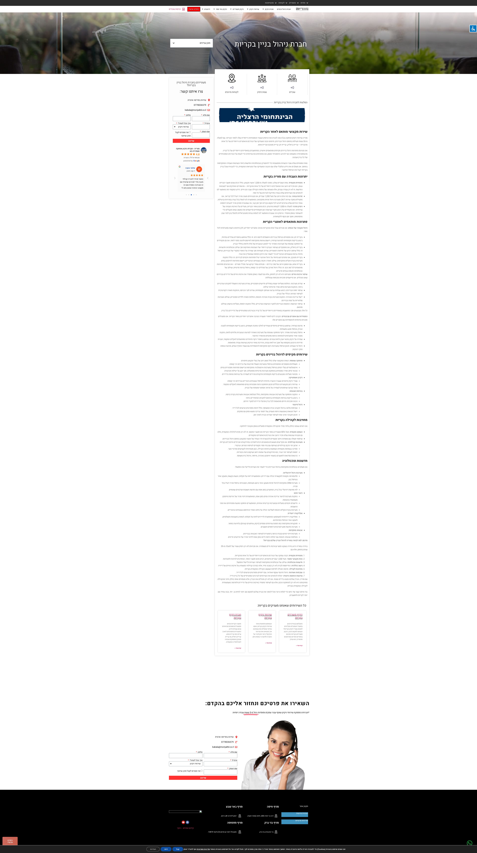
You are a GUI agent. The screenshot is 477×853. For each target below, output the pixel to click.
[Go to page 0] (196, 194)
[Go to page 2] (191, 194)
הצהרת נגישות (302, 813)
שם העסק (205, 132)
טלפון (188, 115)
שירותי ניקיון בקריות (265, 616)
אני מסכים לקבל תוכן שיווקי (188, 771)
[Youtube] (183, 822)
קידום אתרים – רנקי (185, 828)
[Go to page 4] (186, 194)
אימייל (207, 123)
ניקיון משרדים (238, 9)
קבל (177, 849)
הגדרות (153, 849)
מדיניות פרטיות (301, 820)
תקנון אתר (304, 806)
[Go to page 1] (193, 194)
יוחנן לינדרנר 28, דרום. (229, 816)
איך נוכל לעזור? (184, 123)
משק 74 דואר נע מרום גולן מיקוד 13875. (222, 832)
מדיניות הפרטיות (203, 849)
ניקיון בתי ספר (221, 9)
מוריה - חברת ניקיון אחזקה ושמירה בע (188, 149)
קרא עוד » (299, 645)
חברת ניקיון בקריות (235, 616)
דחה (166, 849)
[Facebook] (187, 822)
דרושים (207, 9)
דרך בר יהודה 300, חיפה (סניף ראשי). (260, 816)
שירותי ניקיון (254, 9)
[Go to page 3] (188, 194)
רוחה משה (191, 168)
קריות (261, 605)
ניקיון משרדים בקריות (295, 616)
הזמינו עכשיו (194, 9)
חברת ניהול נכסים (284, 9)
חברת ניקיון (269, 9)
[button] (174, 43)
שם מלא (206, 115)
